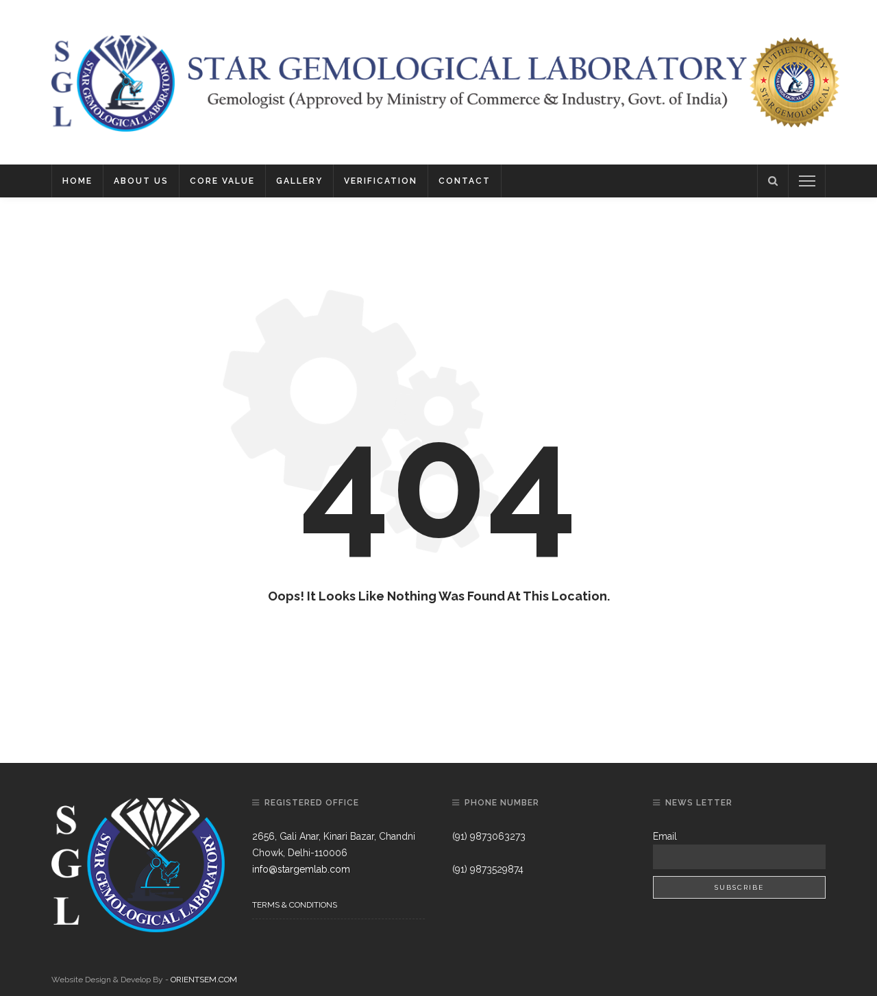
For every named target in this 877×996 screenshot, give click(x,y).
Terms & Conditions (294, 905)
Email (665, 836)
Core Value (222, 181)
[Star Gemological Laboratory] (113, 81)
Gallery (299, 181)
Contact (464, 181)
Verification (380, 181)
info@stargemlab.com (301, 869)
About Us (141, 181)
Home (77, 181)
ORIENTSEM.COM (204, 979)
